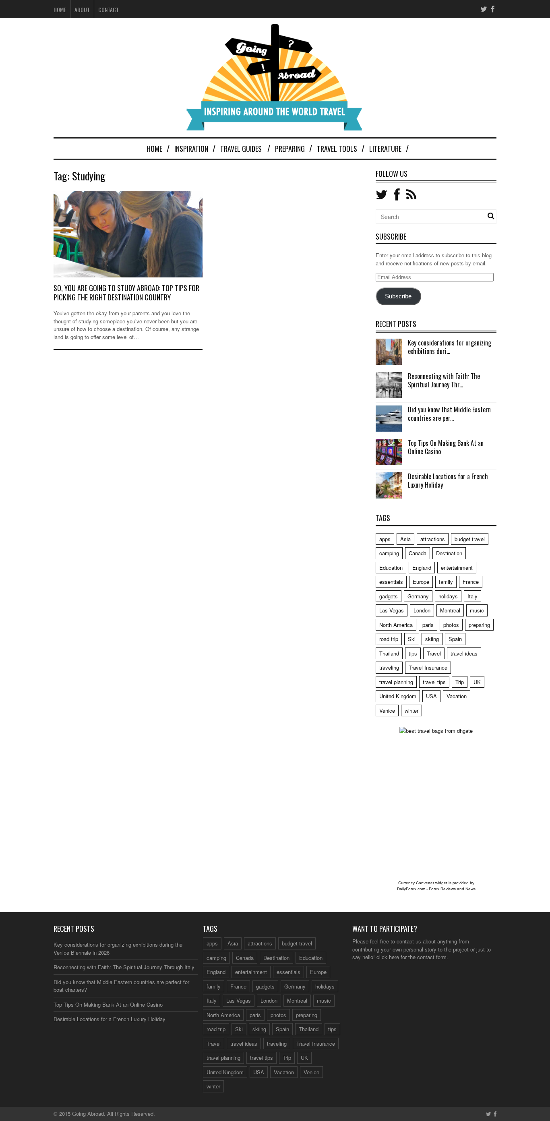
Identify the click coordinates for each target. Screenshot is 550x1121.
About (82, 9)
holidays (448, 596)
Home (60, 9)
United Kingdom (397, 696)
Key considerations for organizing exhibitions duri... (449, 347)
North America (396, 625)
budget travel (470, 539)
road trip (388, 639)
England (421, 567)
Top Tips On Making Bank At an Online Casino (446, 447)
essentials (391, 581)
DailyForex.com (411, 889)
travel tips (434, 682)
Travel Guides (241, 148)
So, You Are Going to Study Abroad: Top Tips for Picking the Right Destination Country (126, 292)
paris (428, 625)
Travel (434, 653)
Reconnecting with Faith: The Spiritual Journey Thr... (444, 380)
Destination (449, 553)
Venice (387, 710)
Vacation (457, 696)
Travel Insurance (428, 667)
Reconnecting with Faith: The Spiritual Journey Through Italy (124, 967)
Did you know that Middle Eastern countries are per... (449, 414)
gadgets (388, 596)
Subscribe (398, 296)
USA (431, 696)
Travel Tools (337, 148)
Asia (405, 539)
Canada (417, 553)
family (446, 581)
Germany (418, 596)
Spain (455, 639)
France (471, 581)
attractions (432, 539)
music (477, 610)
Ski (412, 639)
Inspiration (191, 148)
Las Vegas (391, 610)
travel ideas (464, 653)
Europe (421, 581)
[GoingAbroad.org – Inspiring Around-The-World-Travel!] (275, 127)
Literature (385, 148)
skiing (432, 639)
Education (391, 567)
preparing (479, 625)
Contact (108, 9)
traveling (389, 667)
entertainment (457, 567)
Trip (459, 682)
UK (477, 682)
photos (451, 625)
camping (389, 553)
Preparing (290, 148)
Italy (472, 596)
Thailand (389, 653)
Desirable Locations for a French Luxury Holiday (448, 481)
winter (411, 710)
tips (413, 653)
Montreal (450, 610)
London (422, 610)
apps (385, 539)
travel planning (396, 682)
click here (387, 957)
